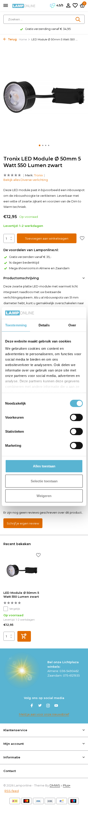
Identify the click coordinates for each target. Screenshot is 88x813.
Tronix (38, 175)
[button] (39, 145)
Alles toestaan (44, 466)
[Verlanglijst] (75, 5)
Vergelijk (14, 608)
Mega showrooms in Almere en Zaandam (39, 268)
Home (23, 39)
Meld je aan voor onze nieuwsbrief (44, 714)
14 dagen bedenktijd (24, 262)
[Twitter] (40, 706)
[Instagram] (48, 706)
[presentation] (4, 96)
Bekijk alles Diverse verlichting (25, 180)
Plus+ (66, 785)
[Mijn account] (68, 5)
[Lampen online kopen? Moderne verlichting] (23, 5)
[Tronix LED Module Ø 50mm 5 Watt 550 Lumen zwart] (22, 570)
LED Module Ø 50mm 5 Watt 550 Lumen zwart (21, 594)
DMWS (55, 785)
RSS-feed (12, 791)
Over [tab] (72, 325)
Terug (12, 39)
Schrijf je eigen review (23, 523)
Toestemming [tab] (16, 325)
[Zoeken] (78, 19)
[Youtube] (56, 706)
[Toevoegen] (24, 636)
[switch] (76, 417)
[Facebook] (32, 706)
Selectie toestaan (44, 481)
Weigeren (44, 496)
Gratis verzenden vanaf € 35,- (30, 257)
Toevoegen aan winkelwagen (46, 238)
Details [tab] (44, 325)
